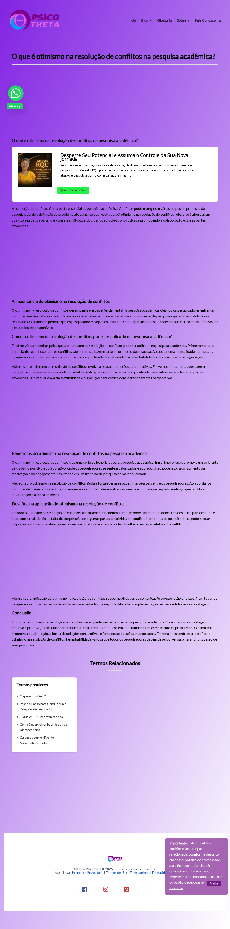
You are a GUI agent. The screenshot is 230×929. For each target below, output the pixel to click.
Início (132, 20)
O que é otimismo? (33, 696)
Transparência (140, 872)
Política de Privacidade (87, 872)
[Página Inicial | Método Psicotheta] (34, 30)
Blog (144, 20)
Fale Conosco (205, 20)
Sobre (181, 20)
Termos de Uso (116, 872)
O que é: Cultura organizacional (42, 717)
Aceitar (214, 883)
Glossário (164, 20)
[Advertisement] (115, 102)
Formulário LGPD (163, 872)
